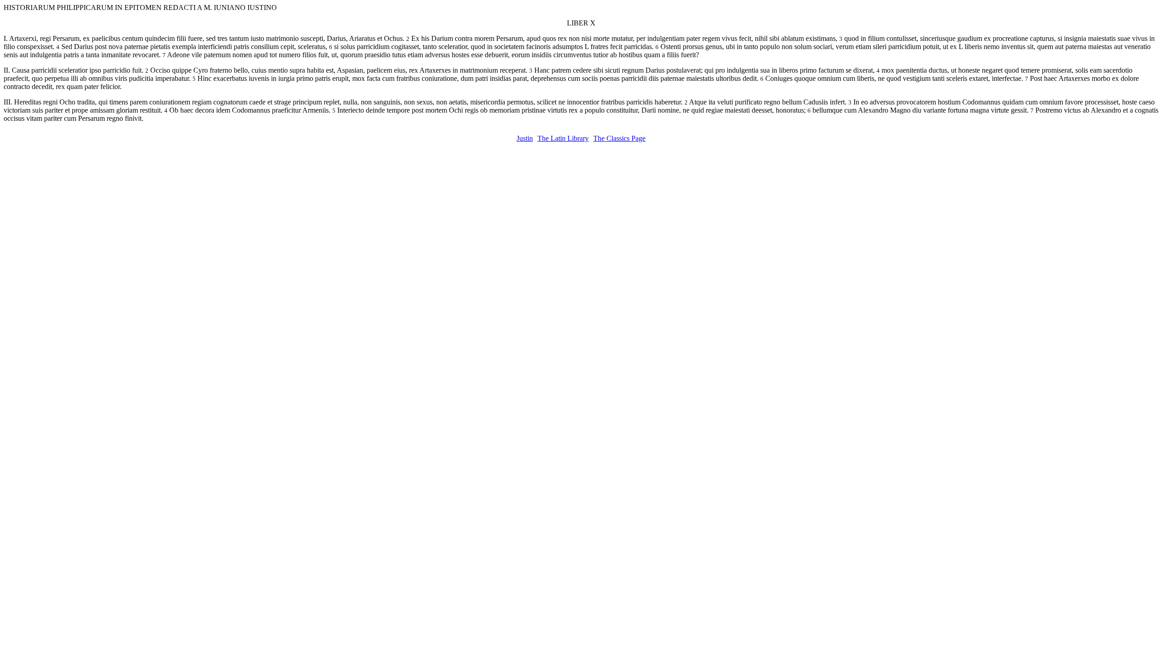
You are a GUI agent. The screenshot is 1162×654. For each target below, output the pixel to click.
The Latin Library (563, 138)
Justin (525, 138)
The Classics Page (619, 138)
